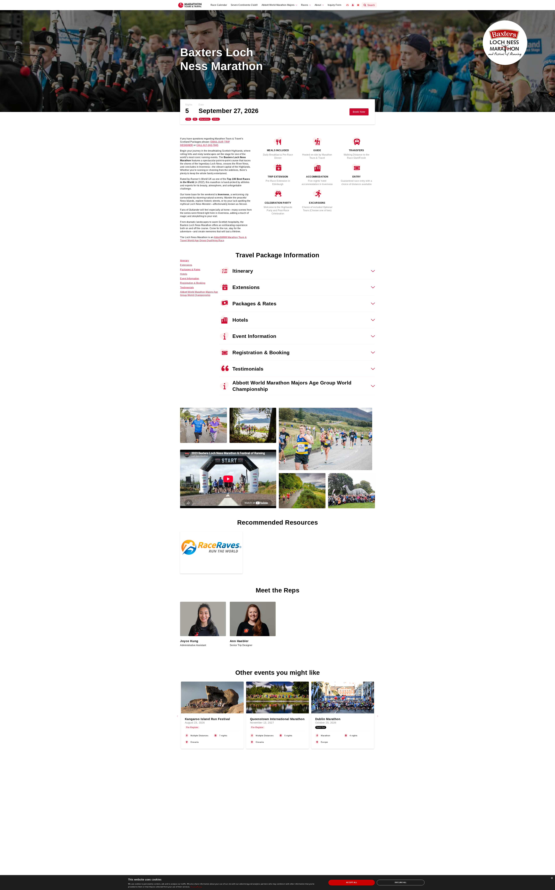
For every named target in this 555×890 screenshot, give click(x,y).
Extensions (186, 265)
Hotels (183, 274)
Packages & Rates (190, 269)
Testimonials (187, 287)
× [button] (552, 878)
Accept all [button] (351, 882)
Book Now (359, 111)
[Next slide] (377, 716)
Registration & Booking (192, 283)
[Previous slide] (177, 716)
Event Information (189, 278)
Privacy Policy (196, 887)
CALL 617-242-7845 (207, 145)
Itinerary (184, 260)
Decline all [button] (400, 882)
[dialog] (277, 882)
